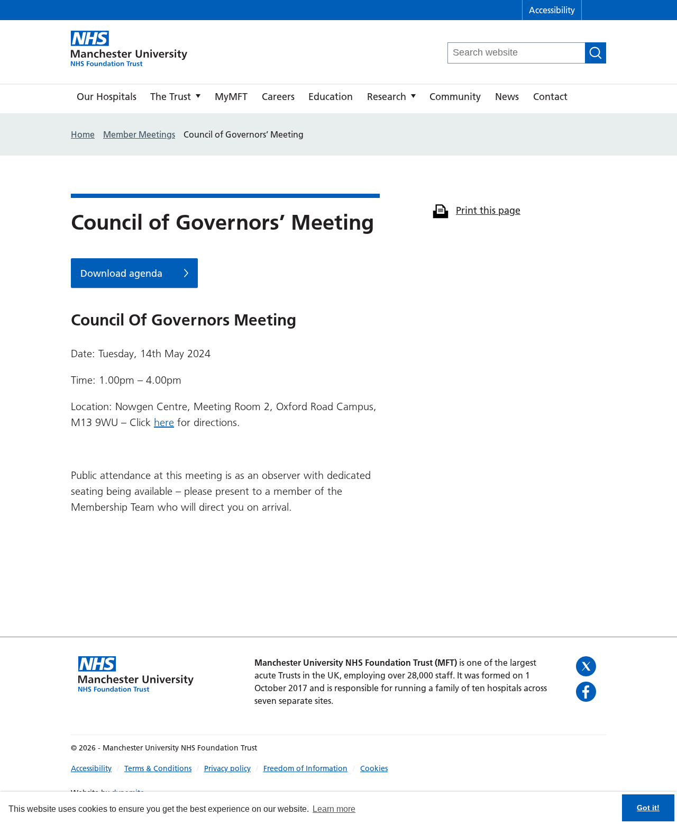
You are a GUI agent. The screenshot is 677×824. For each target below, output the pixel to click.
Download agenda (121, 273)
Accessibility (552, 10)
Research (386, 96)
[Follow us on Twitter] (587, 666)
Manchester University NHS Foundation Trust (129, 49)
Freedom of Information (305, 768)
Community (455, 96)
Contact (550, 96)
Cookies (374, 768)
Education (330, 96)
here (164, 422)
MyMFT (231, 96)
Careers (278, 96)
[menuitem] (106, 99)
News (507, 96)
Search (595, 53)
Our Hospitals (106, 96)
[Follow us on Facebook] (587, 692)
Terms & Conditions (157, 768)
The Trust (170, 96)
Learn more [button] (334, 808)
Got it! (648, 807)
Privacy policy (227, 768)
